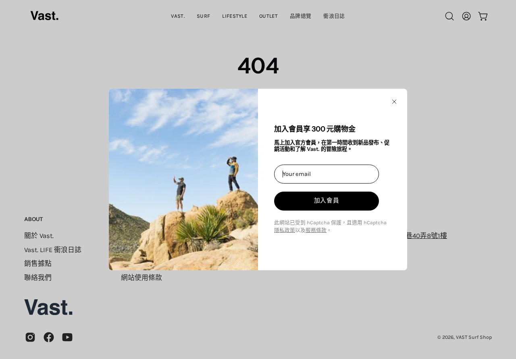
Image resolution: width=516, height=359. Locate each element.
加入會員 (326, 200)
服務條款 (316, 230)
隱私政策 (284, 230)
